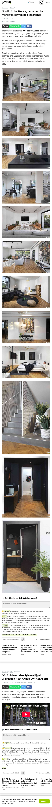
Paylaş (5, 26)
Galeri (12, 8)
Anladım (44, 801)
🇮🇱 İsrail (5, 625)
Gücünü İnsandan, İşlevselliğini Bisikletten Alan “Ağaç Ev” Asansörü (25, 677)
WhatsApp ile (15, 26)
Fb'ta (29, 26)
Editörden (4, 654)
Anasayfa (5, 8)
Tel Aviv (33, 634)
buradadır (10, 803)
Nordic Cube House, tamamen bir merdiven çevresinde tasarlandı (22, 13)
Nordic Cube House (22, 634)
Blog (3, 787)
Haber (17, 787)
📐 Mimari (5, 611)
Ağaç (4, 768)
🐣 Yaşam (5, 743)
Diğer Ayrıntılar (44, 639)
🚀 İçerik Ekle (33, 2)
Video (42, 654)
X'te (23, 26)
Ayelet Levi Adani (8, 634)
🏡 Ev (4, 616)
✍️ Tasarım (6, 748)
